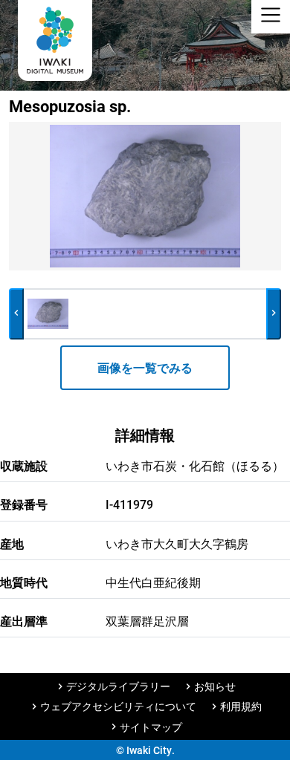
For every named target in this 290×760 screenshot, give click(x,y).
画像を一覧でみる (145, 367)
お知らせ (215, 686)
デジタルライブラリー (118, 686)
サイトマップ (151, 727)
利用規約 (241, 706)
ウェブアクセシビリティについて (118, 706)
